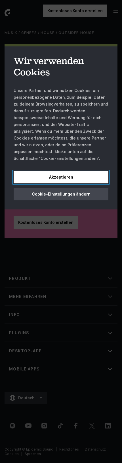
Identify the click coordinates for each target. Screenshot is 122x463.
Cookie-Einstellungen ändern (61, 194)
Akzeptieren (61, 177)
